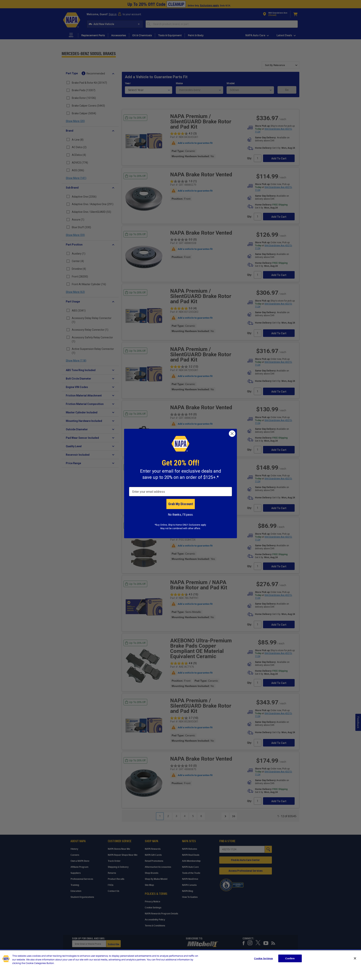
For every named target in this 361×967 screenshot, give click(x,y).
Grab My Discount (180, 504)
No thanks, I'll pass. (180, 514)
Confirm (290, 958)
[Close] (355, 958)
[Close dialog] (232, 433)
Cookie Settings (263, 958)
